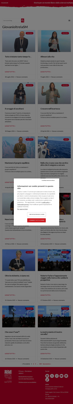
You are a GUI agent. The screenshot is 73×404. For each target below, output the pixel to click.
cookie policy (45, 202)
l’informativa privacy (23, 204)
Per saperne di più (22, 209)
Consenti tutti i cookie (36, 220)
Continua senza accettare (48, 180)
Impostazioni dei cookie (36, 214)
